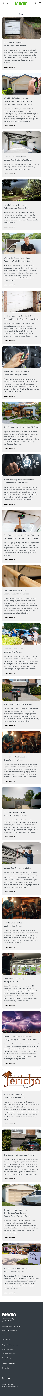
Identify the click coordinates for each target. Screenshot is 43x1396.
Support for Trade (7, 1349)
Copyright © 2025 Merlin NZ (10, 1386)
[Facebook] (6, 1378)
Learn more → (9, 67)
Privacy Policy (6, 1358)
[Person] (3, 3)
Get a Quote (7, 1320)
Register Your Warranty (9, 1330)
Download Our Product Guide (11, 1326)
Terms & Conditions (8, 1363)
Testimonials (6, 1339)
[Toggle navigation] (40, 3)
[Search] (35, 3)
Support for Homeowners (10, 1345)
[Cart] (8, 3)
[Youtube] (9, 1378)
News (3, 1335)
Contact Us (5, 1368)
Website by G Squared (8, 1384)
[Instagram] (3, 1378)
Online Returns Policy (9, 1353)
